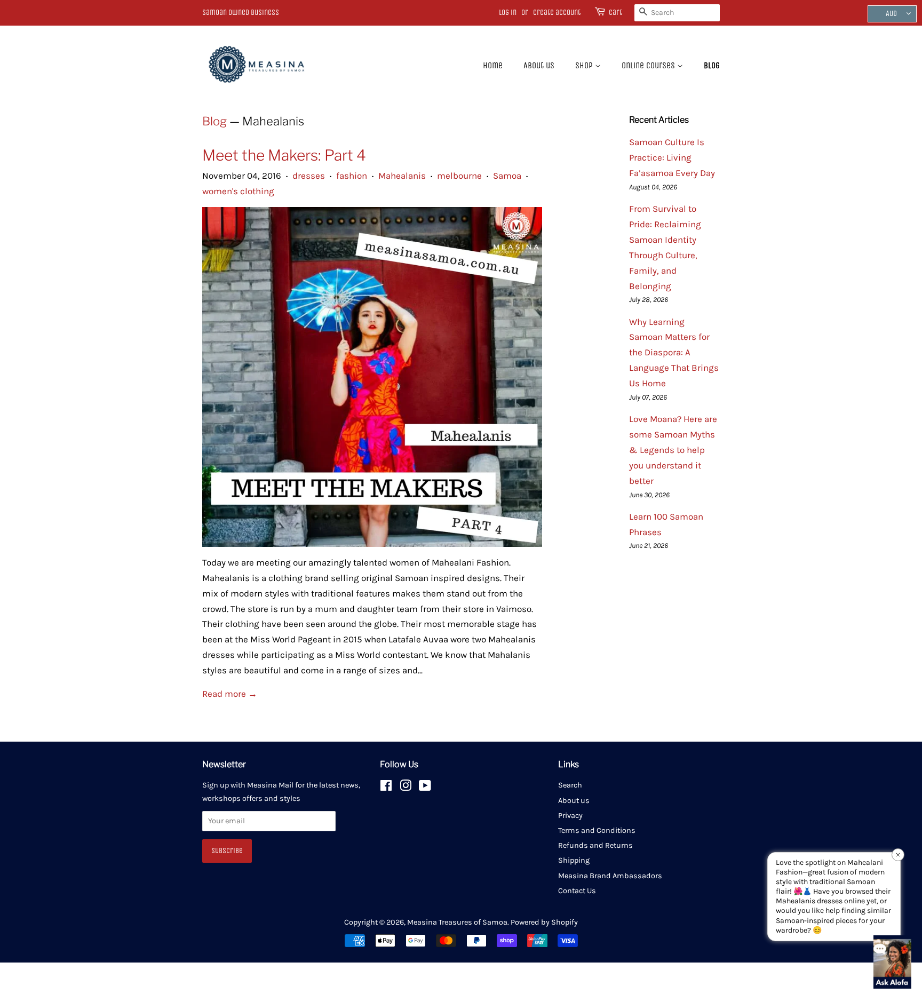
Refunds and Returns (595, 845)
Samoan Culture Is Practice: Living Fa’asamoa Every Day (672, 157)
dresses (308, 175)
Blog (712, 65)
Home (493, 65)
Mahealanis (402, 175)
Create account (557, 12)
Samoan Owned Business (240, 12)
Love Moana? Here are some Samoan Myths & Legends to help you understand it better (673, 449)
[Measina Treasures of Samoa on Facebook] (386, 787)
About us (538, 65)
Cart (615, 12)
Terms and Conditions (596, 830)
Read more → (229, 693)
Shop (585, 65)
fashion (351, 175)
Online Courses (649, 65)
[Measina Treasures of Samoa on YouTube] (425, 787)
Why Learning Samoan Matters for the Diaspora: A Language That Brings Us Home (674, 352)
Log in (507, 12)
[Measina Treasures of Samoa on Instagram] (405, 787)
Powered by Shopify (544, 922)
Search (570, 785)
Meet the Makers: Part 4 (284, 155)
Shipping (574, 860)
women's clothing (238, 191)
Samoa (507, 175)
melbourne (459, 175)
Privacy (570, 815)
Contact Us (577, 890)
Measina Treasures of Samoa (457, 922)
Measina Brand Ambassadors (610, 875)
